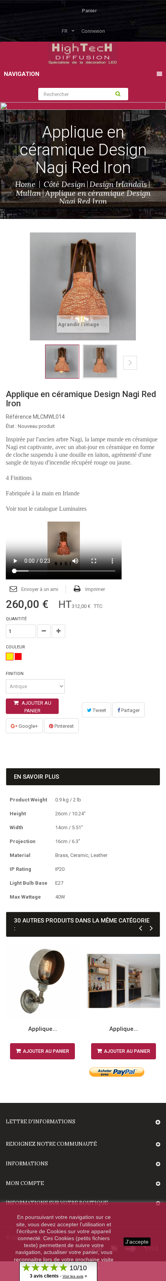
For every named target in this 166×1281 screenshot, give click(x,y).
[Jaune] (9, 656)
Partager (130, 710)
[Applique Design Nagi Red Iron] (62, 362)
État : (11, 426)
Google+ (27, 726)
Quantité (16, 618)
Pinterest (63, 726)
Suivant (130, 363)
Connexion (93, 31)
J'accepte (137, 1242)
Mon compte (25, 1183)
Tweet (98, 710)
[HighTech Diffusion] (82, 53)
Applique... (42, 1028)
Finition (15, 673)
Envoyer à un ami (39, 589)
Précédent (31, 368)
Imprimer (95, 589)
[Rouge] (18, 656)
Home (25, 184)
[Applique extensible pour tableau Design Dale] (123, 981)
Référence (19, 417)
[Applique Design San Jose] (42, 981)
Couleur (16, 647)
